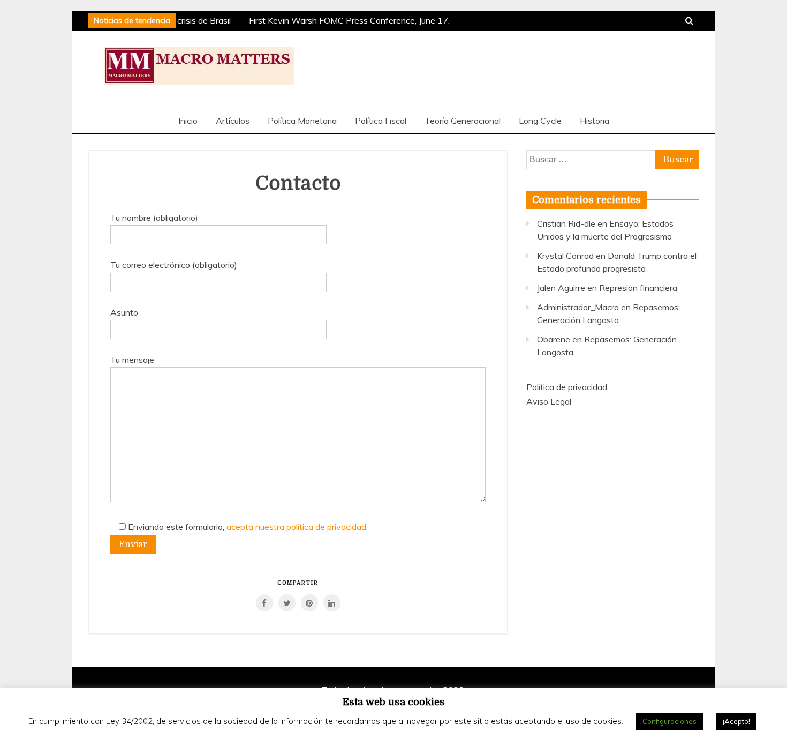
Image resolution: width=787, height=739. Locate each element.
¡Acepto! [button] (736, 721)
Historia (594, 120)
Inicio (188, 120)
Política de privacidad (566, 387)
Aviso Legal (548, 401)
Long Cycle (540, 120)
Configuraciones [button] (669, 721)
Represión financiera (638, 287)
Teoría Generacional (463, 120)
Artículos (232, 120)
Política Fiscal (380, 120)
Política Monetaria (302, 120)
